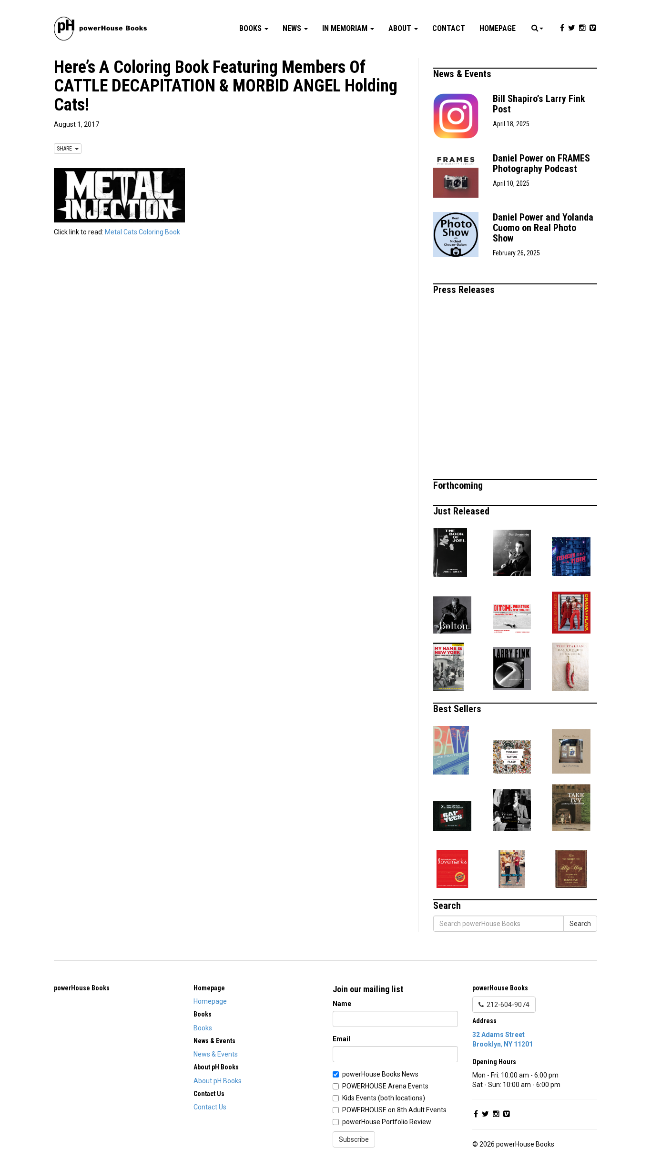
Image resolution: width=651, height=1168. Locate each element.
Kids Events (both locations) (383, 1098)
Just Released (462, 511)
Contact (448, 28)
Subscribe (354, 1139)
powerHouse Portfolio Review (386, 1122)
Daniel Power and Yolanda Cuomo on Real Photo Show (543, 227)
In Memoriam (345, 28)
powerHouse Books (82, 988)
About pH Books (217, 1081)
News (293, 28)
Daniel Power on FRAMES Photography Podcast (541, 163)
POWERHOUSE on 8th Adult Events (394, 1110)
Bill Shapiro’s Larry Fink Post (539, 104)
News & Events (463, 74)
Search (580, 923)
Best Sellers (458, 709)
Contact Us (209, 1107)
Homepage (497, 28)
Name (342, 1003)
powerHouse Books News (380, 1074)
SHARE (66, 148)
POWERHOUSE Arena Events (385, 1086)
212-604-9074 (506, 1004)
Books (251, 28)
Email (341, 1039)
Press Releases (465, 289)
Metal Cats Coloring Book (142, 232)
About (400, 28)
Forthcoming (459, 485)
